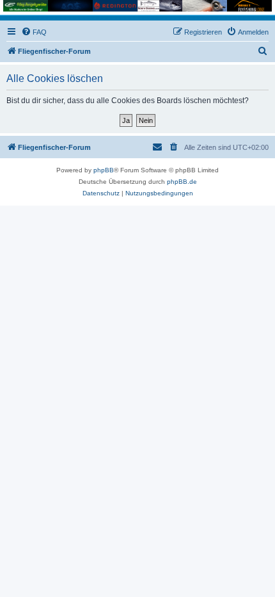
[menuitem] (34, 32)
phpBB (103, 170)
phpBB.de (182, 181)
